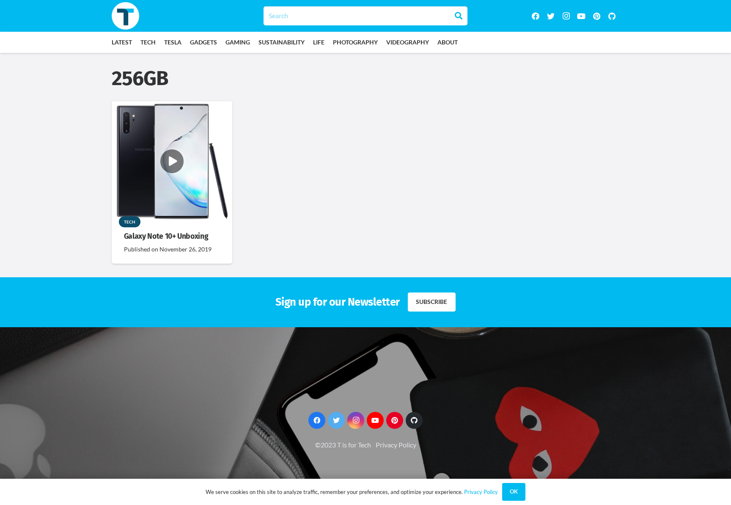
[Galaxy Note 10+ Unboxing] (172, 107)
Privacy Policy (396, 445)
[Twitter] (550, 16)
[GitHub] (611, 16)
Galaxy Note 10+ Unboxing (166, 236)
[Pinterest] (596, 16)
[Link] (125, 16)
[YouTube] (581, 16)
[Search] (458, 15)
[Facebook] (535, 16)
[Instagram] (566, 16)
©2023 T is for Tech (343, 445)
